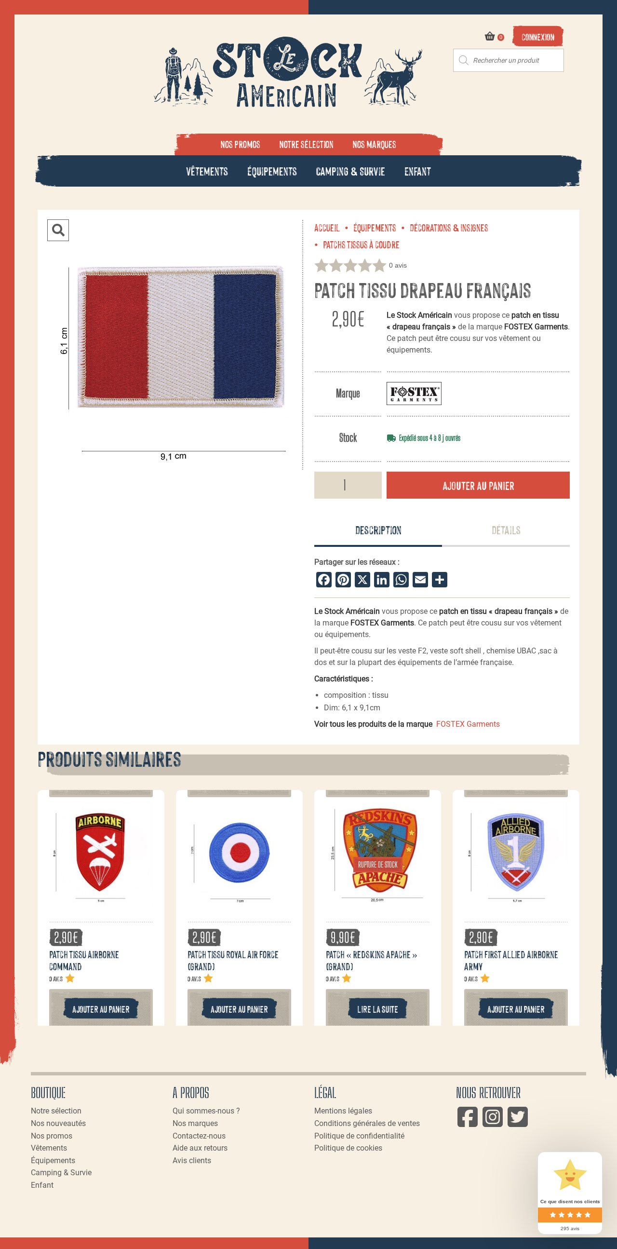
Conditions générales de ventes (367, 1123)
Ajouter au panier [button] (101, 1009)
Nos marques (374, 143)
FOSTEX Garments (468, 724)
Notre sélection (307, 143)
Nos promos (240, 143)
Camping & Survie (350, 170)
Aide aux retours (200, 1148)
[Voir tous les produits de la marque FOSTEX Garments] (414, 393)
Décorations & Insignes (449, 227)
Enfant (417, 170)
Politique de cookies (348, 1148)
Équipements (272, 170)
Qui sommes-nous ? (206, 1110)
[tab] (378, 530)
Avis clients (192, 1160)
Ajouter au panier (478, 484)
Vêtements (207, 170)
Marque (348, 393)
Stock (348, 437)
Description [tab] (378, 529)
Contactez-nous (199, 1135)
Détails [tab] (506, 529)
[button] (58, 230)
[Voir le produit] (101, 900)
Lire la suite (377, 1009)
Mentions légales (343, 1110)
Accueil (327, 227)
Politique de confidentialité (359, 1135)
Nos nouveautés (58, 1123)
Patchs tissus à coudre (361, 244)
